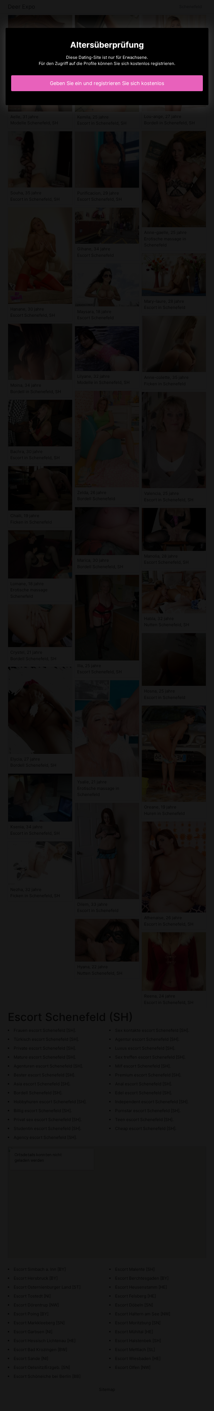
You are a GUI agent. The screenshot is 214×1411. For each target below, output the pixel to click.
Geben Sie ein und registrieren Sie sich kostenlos (107, 83)
